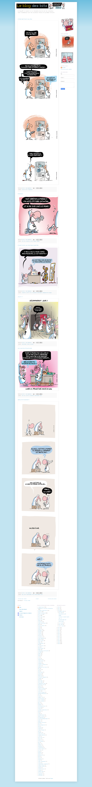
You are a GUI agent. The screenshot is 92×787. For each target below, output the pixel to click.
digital (39, 674)
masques (50, 292)
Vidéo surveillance (41, 623)
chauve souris (40, 733)
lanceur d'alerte (41, 748)
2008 (59, 643)
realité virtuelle (41, 688)
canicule (39, 727)
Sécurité (39, 611)
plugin (39, 653)
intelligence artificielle (43, 650)
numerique (40, 659)
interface (40, 621)
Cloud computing (41, 638)
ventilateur (40, 775)
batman (39, 721)
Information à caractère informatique (45, 608)
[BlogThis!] (38, 188)
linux (39, 658)
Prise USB (40, 707)
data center (40, 737)
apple (39, 620)
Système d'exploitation (42, 709)
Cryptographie (40, 643)
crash (39, 736)
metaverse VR (40, 755)
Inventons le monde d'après (28, 245)
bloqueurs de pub (41, 722)
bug (22, 594)
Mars (39, 702)
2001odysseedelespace (42, 693)
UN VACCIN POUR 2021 (25, 348)
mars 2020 (61, 624)
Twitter (39, 669)
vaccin (41, 395)
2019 (59, 627)
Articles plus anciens (52, 598)
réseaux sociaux (41, 765)
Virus (39, 615)
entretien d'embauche (42, 677)
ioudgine (20, 611)
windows (39, 665)
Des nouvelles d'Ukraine (66, 35)
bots (39, 723)
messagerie (40, 630)
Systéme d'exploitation (42, 610)
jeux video (40, 682)
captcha (39, 728)
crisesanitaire (30, 189)
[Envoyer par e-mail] (36, 188)
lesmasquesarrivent (45, 292)
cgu (38, 731)
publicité (40, 639)
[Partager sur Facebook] (40, 188)
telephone (40, 663)
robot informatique (41, 761)
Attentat (39, 633)
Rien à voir (40, 619)
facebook (39, 678)
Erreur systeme (34, 594)
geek (39, 679)
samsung (39, 767)
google (39, 649)
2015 (59, 633)
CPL (38, 694)
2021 (59, 608)
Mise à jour (40, 616)
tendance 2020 (40, 771)
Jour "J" (20, 296)
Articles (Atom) (27, 600)
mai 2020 (61, 612)
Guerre (39, 654)
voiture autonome (41, 692)
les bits (23, 239)
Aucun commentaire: (29, 239)
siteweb (39, 770)
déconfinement (39, 292)
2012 (59, 637)
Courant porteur (41, 698)
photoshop (40, 687)
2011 (59, 639)
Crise (26, 189)
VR (38, 712)
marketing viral (41, 684)
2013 (59, 636)
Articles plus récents (22, 598)
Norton (39, 703)
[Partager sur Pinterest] (41, 188)
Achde (20, 607)
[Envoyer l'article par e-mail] (34, 239)
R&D (38, 644)
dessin (39, 738)
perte (41, 594)
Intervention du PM (25, 19)
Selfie (39, 708)
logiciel (39, 629)
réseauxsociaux (41, 689)
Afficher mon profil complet (66, 69)
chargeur (39, 732)
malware (39, 753)
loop (39, 751)
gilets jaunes (40, 640)
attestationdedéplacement (43, 718)
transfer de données (42, 664)
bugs (39, 624)
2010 (59, 640)
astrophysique (40, 717)
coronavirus (24, 292)
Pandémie (39, 704)
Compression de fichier (42, 667)
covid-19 (23, 189)
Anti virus (23, 395)
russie (39, 762)
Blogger (51, 778)
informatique (40, 747)
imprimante (40, 746)
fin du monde (40, 741)
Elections (40, 635)
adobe (39, 655)
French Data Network (23, 609)
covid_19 (39, 673)
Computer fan (40, 697)
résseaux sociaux (41, 766)
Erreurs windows (41, 625)
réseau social (40, 660)
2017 (59, 630)
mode (39, 756)
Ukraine (39, 711)
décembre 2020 (62, 611)
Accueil (37, 598)
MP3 (38, 668)
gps (38, 742)
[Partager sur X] (39, 188)
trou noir (40, 772)
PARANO (20, 193)
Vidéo (39, 713)
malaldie (38, 594)
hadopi (39, 743)
